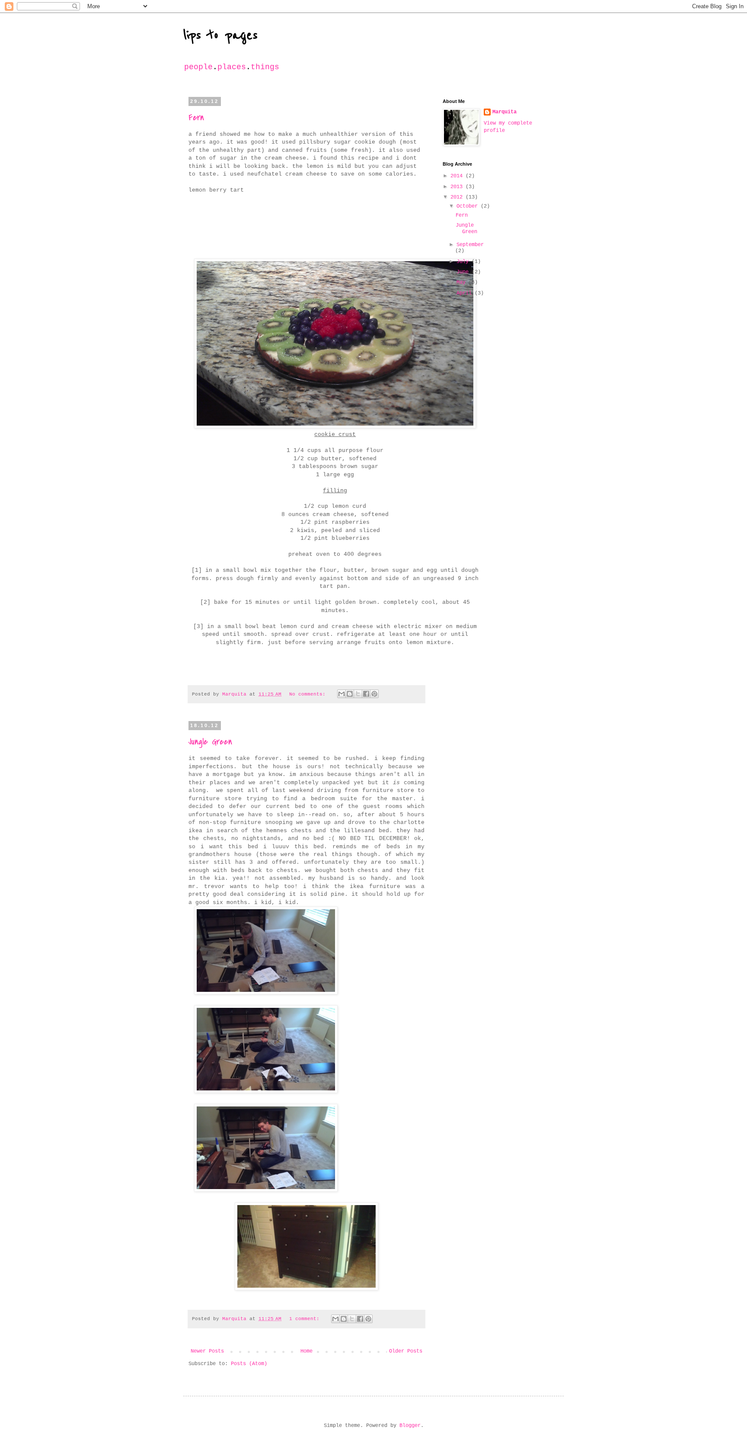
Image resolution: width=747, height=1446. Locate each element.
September (470, 245)
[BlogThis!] (349, 693)
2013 (458, 187)
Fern (196, 117)
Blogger (410, 1426)
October (468, 206)
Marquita (504, 112)
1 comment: (305, 1318)
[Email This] (341, 693)
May (462, 282)
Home (306, 1351)
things (265, 67)
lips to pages (220, 35)
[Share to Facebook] (366, 693)
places (231, 67)
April (465, 293)
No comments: (309, 694)
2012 (458, 197)
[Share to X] (358, 693)
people (198, 67)
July (464, 262)
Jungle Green (210, 741)
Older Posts (405, 1351)
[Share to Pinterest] (374, 693)
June (464, 272)
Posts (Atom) (249, 1364)
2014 (458, 176)
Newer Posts (207, 1351)
